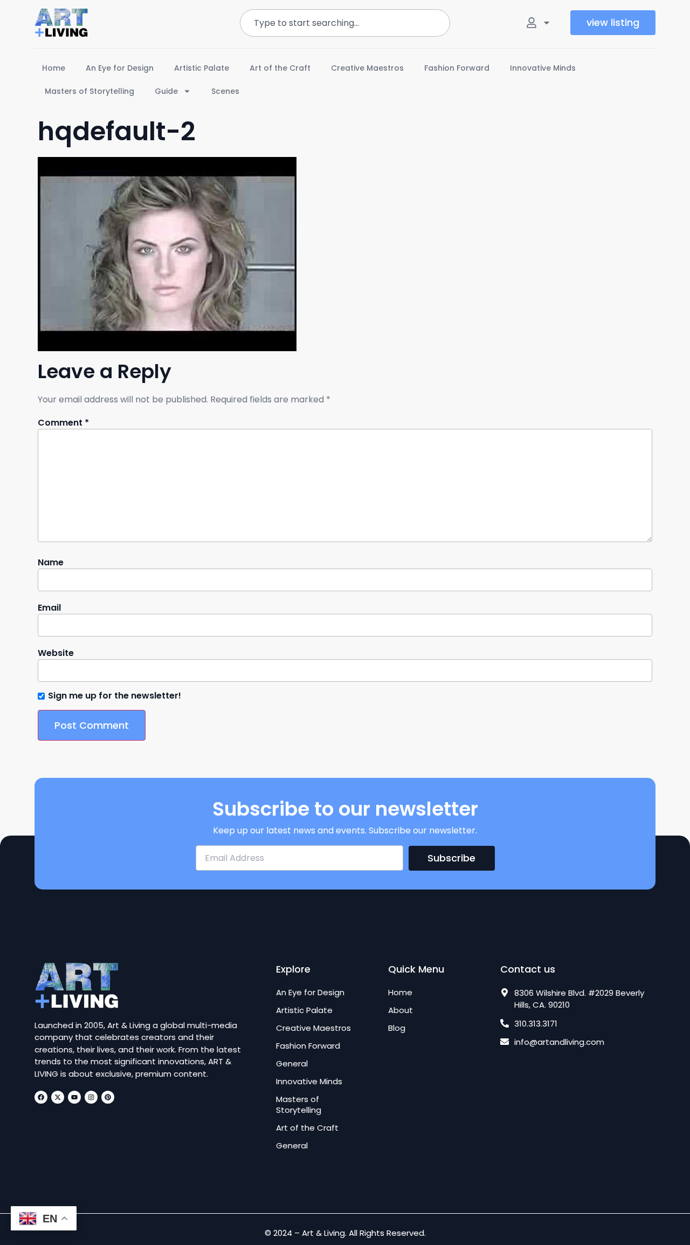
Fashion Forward (456, 68)
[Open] (546, 22)
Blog (396, 1028)
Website (56, 653)
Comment (63, 423)
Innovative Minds (543, 68)
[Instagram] (91, 1097)
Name (51, 562)
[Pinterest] (107, 1097)
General (292, 1063)
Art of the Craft (280, 68)
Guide (166, 91)
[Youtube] (74, 1097)
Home (53, 68)
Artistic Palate (201, 68)
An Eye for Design (120, 68)
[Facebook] (40, 1097)
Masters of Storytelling (89, 91)
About (400, 1010)
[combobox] (345, 23)
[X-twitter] (57, 1097)
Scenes (225, 91)
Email (49, 608)
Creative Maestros (367, 68)
